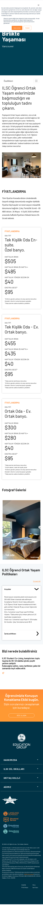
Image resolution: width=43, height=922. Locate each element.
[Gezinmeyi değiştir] (36, 81)
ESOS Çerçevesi (29, 874)
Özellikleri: (8, 81)
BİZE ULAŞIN (21, 715)
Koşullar (7, 589)
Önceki (3, 527)
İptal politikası (10, 633)
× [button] (38, 4)
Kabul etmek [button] (17, 28)
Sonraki (40, 527)
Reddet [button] (27, 28)
